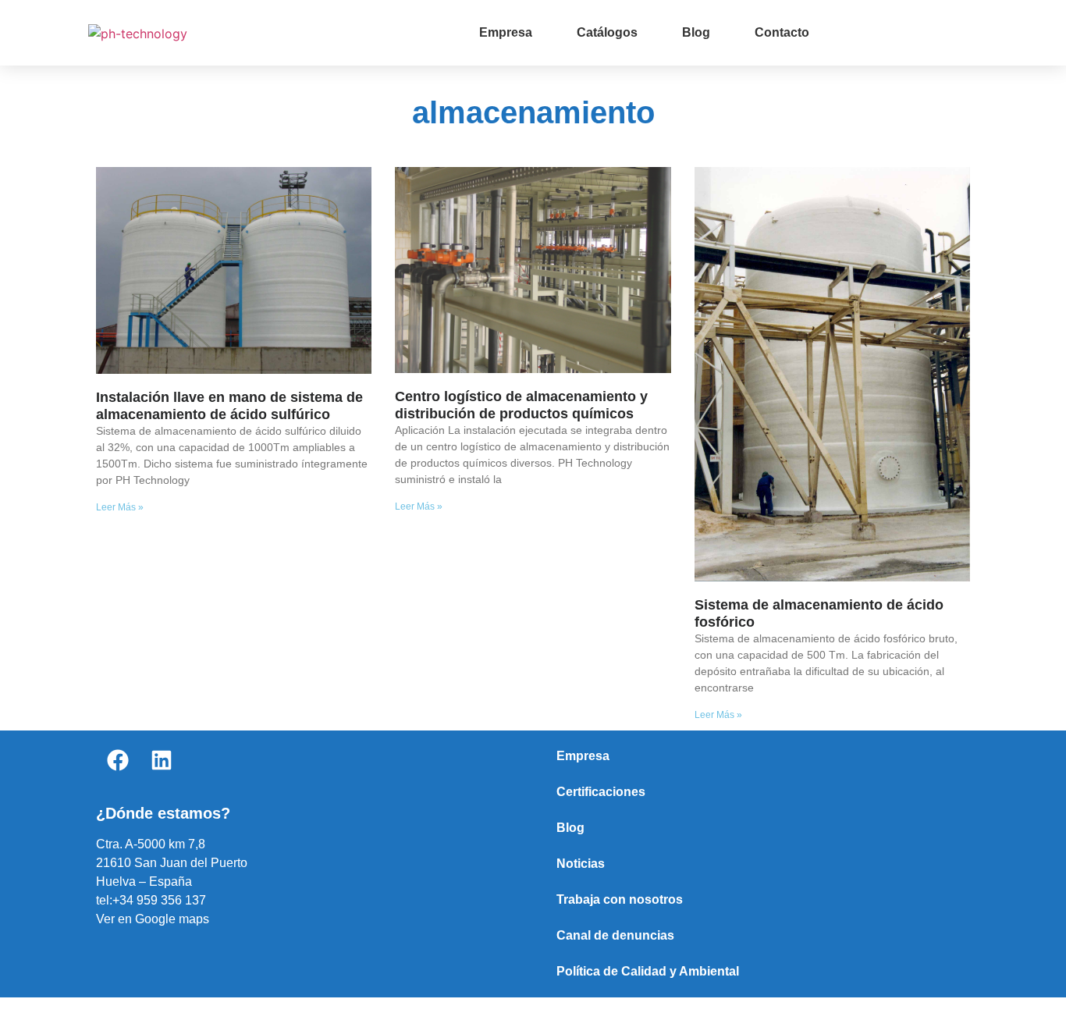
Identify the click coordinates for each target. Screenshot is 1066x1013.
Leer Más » (120, 507)
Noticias (580, 863)
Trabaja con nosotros (619, 899)
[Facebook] (118, 760)
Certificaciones (600, 791)
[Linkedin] (161, 760)
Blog (696, 32)
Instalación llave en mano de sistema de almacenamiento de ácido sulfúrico (229, 405)
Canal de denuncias (615, 935)
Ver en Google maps (152, 919)
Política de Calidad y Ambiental (647, 971)
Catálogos (607, 32)
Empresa (505, 32)
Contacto (782, 32)
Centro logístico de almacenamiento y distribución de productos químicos (521, 405)
